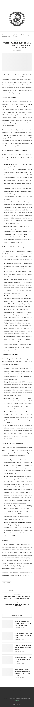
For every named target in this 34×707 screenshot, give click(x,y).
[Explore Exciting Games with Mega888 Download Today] (7, 648)
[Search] (32, 3)
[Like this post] (19, 590)
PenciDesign (17, 700)
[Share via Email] (26, 590)
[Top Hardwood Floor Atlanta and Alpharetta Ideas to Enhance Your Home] (7, 672)
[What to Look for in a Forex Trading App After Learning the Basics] (7, 624)
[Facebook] (14, 691)
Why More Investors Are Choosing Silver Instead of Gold (23, 659)
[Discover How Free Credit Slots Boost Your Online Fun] (7, 636)
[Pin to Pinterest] (25, 590)
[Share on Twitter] (23, 590)
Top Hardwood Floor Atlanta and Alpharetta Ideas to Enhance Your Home (22, 672)
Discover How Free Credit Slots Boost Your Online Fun (23, 635)
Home (3, 35)
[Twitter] (19, 691)
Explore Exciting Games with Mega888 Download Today (23, 647)
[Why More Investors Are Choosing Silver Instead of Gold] (7, 660)
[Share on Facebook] (21, 590)
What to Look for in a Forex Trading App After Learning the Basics (23, 623)
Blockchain (6, 582)
